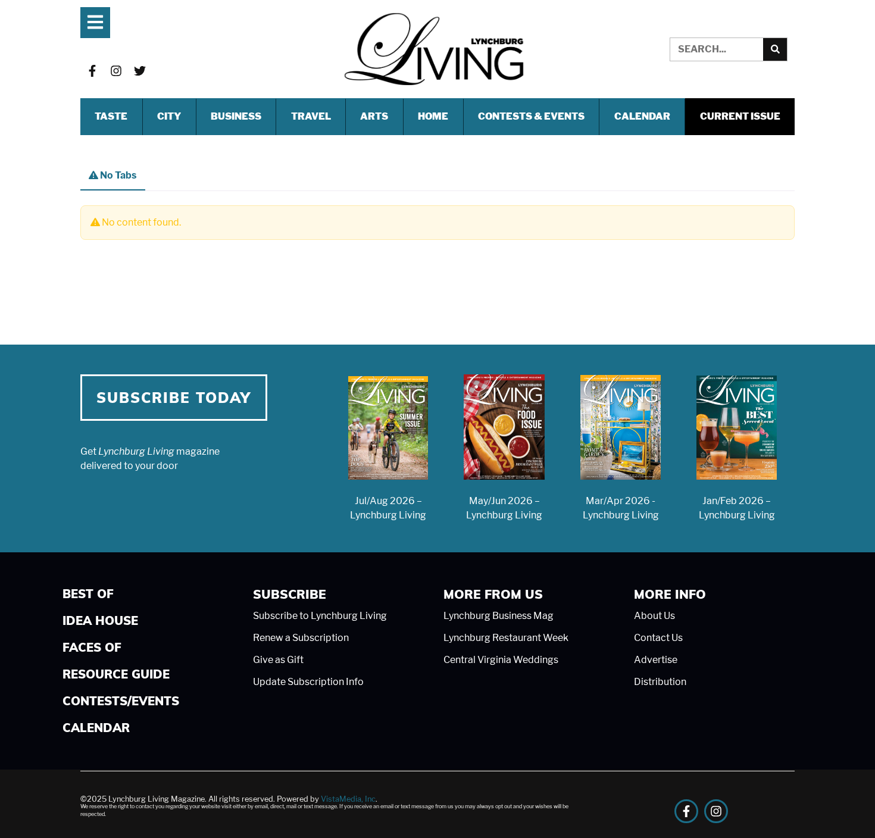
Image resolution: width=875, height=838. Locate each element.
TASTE (111, 116)
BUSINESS (236, 116)
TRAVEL (311, 116)
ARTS (374, 116)
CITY (169, 116)
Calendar (642, 116)
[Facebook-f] (92, 71)
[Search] (775, 49)
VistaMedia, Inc (348, 799)
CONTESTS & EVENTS (531, 116)
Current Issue (740, 116)
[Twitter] (140, 71)
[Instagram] (116, 71)
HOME (433, 116)
